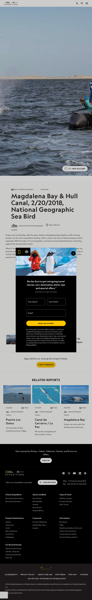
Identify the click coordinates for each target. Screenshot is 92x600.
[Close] (73, 253)
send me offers (46, 323)
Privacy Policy (31, 345)
